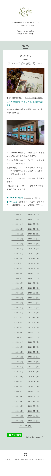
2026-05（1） (34, 219)
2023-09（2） (34, 293)
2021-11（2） (34, 347)
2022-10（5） (18, 322)
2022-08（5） (18, 327)
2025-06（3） (34, 244)
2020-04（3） (18, 391)
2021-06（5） (34, 357)
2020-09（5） (18, 381)
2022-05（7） (34, 332)
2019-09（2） (34, 406)
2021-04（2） (34, 362)
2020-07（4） (18, 386)
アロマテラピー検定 (33, 98)
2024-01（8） (34, 283)
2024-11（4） (34, 258)
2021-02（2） (34, 367)
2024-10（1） (18, 263)
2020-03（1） (34, 391)
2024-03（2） (34, 278)
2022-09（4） (34, 322)
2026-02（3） (18, 229)
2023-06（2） (18, 303)
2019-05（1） (34, 416)
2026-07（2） (34, 214)
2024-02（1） (18, 283)
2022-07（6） (34, 327)
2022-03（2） (34, 337)
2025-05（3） (18, 249)
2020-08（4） (34, 381)
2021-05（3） (18, 362)
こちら (28, 198)
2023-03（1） (34, 308)
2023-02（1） (18, 313)
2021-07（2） (18, 357)
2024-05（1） (34, 273)
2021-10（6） (18, 352)
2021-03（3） (18, 367)
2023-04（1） (18, 308)
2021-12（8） (18, 347)
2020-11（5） (18, 377)
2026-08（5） (18, 214)
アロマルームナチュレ (19, 460)
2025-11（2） (34, 234)
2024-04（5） (18, 278)
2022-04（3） (18, 337)
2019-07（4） (34, 411)
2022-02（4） (18, 342)
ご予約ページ (25, 202)
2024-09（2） (34, 263)
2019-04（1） (18, 421)
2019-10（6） (18, 406)
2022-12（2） (18, 317)
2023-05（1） (34, 303)
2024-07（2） (34, 268)
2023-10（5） (18, 293)
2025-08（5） (34, 239)
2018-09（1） (34, 421)
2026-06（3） (18, 219)
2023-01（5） (34, 313)
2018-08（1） (26, 426)
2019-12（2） (18, 401)
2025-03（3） (18, 254)
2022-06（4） (18, 332)
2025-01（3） (18, 258)
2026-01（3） (34, 229)
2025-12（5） (18, 234)
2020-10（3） (34, 377)
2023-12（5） (18, 288)
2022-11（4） (34, 317)
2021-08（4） (34, 352)
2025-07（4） (18, 244)
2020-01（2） (34, 396)
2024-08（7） (18, 268)
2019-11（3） (34, 401)
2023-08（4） (18, 298)
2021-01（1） (18, 372)
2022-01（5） (34, 342)
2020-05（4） (34, 386)
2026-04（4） (18, 224)
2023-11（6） (34, 288)
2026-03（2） (34, 224)
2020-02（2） (18, 396)
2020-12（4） (34, 372)
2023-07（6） (34, 298)
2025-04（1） (34, 249)
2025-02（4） (34, 254)
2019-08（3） (18, 411)
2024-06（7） (18, 273)
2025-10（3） (18, 239)
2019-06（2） (18, 416)
